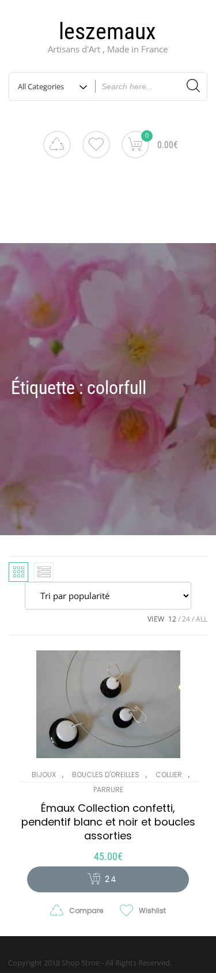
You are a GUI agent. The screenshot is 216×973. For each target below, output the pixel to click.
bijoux (44, 774)
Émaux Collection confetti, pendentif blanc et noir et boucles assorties (108, 822)
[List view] (44, 572)
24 (186, 619)
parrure (108, 789)
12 (172, 619)
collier (169, 774)
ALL (201, 619)
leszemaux (107, 31)
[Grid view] (18, 572)
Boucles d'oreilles (105, 774)
